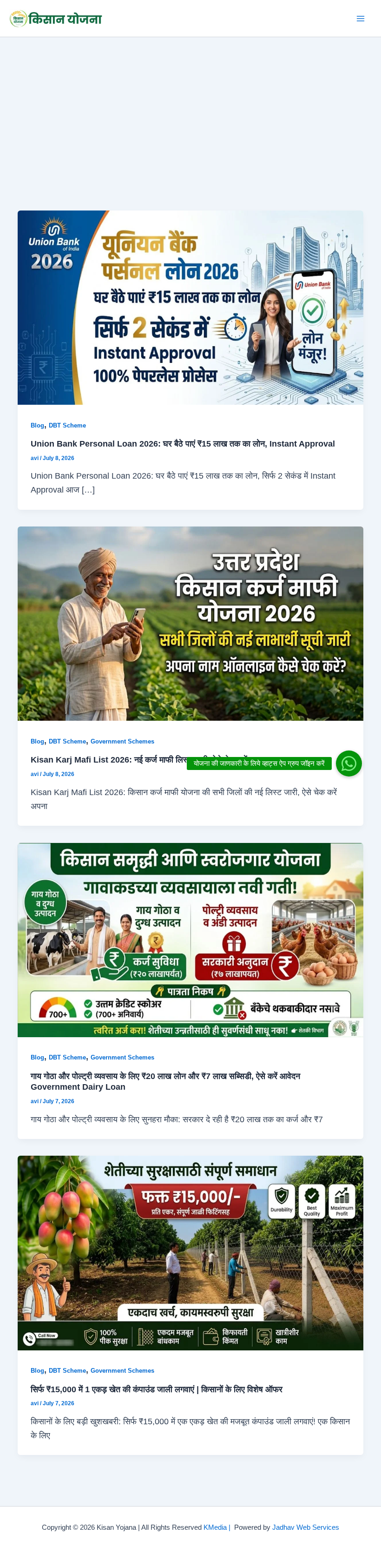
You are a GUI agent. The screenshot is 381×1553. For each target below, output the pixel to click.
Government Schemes (122, 741)
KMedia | (219, 1527)
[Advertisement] (190, 107)
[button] (349, 763)
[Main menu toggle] (361, 18)
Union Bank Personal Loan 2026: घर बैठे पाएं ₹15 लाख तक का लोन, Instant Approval (183, 443)
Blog (37, 425)
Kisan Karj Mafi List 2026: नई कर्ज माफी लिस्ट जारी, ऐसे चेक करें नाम (145, 759)
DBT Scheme (67, 425)
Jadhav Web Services (305, 1527)
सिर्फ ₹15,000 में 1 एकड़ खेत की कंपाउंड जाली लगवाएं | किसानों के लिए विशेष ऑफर (156, 1389)
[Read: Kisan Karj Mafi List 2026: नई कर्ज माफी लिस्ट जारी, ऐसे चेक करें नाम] (190, 623)
